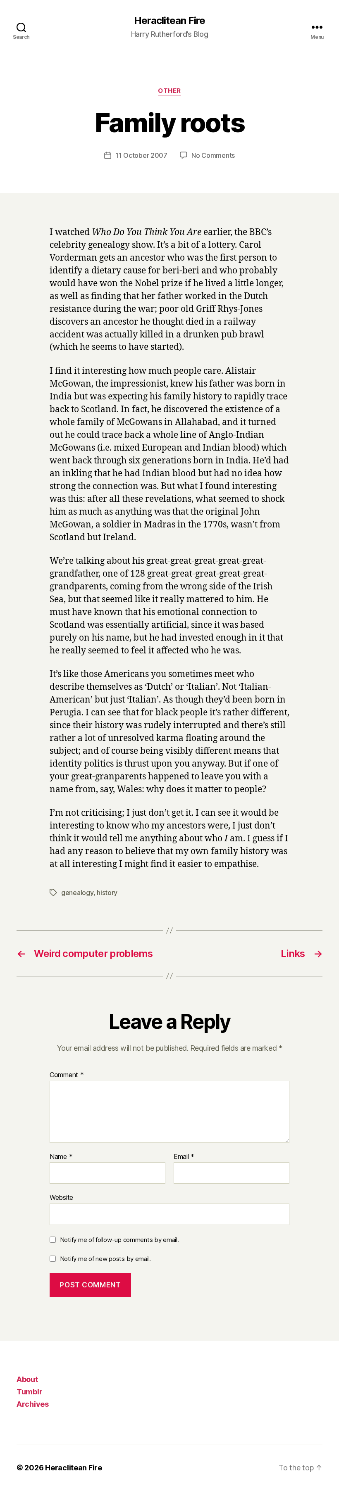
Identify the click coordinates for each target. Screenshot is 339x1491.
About (27, 1379)
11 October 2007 (141, 155)
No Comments (213, 155)
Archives (33, 1404)
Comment (67, 1075)
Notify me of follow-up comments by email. (119, 1240)
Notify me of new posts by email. (105, 1259)
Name (61, 1157)
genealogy (77, 892)
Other (169, 91)
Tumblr (29, 1391)
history (107, 892)
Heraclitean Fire (169, 21)
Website (61, 1197)
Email (184, 1157)
